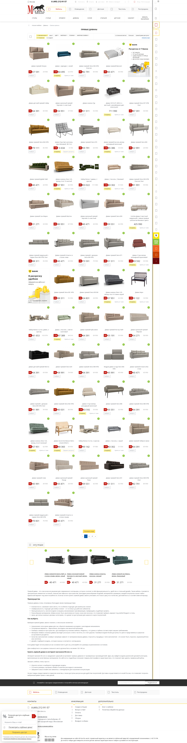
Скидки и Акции (81, 707)
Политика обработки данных (113, 710)
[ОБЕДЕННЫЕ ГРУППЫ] (156, 134)
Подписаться (152, 683)
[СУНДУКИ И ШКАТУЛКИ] (156, 191)
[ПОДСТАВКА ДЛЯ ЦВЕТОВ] (156, 166)
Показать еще (89, 531)
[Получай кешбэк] (156, 242)
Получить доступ (19, 732)
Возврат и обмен (81, 721)
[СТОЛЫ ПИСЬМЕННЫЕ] (156, 153)
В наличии (41, 38)
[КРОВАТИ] (156, 77)
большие (131, 35)
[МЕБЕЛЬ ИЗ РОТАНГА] (156, 90)
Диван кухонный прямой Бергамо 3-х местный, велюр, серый (77, 576)
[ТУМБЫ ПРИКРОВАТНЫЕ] (156, 83)
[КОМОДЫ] (156, 109)
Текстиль (122, 9)
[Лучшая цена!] (156, 261)
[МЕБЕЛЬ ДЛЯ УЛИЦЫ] (156, 210)
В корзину (57, 75)
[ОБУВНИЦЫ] (156, 185)
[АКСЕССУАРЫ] (156, 216)
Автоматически (42, 35)
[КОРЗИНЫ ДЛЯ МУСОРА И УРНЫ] (156, 229)
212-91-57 (40, 707)
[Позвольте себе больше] (156, 235)
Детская (100, 9)
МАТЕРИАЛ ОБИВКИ (82, 35)
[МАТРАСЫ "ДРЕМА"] (156, 71)
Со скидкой (50, 38)
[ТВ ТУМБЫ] (156, 128)
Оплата (78, 712)
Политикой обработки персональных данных (17, 739)
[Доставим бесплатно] (156, 248)
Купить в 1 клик (69, 75)
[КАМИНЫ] (156, 140)
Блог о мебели (107, 707)
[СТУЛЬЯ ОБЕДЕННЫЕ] (156, 52)
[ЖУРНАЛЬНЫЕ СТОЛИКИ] (156, 121)
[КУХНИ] (156, 39)
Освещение (79, 9)
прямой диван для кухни (142, 35)
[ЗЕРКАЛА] (156, 178)
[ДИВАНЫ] (156, 33)
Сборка (78, 718)
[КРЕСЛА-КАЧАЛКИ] (156, 159)
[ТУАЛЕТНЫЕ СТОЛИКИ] (156, 115)
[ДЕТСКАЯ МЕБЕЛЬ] (156, 147)
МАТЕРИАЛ (63, 35)
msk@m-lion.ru (40, 711)
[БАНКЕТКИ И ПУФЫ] (156, 172)
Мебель (59, 9)
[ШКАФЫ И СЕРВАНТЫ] (156, 102)
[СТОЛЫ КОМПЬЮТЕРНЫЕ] (156, 96)
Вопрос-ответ (80, 710)
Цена (50, 35)
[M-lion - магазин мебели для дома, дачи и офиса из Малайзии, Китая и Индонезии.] (36, 9)
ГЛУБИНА (71, 35)
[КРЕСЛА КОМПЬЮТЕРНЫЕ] (156, 64)
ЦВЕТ (56, 35)
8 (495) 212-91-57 (59, 1)
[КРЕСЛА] (156, 58)
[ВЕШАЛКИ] (156, 204)
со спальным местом (120, 35)
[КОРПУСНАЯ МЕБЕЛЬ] (156, 223)
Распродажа (143, 9)
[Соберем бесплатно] (156, 254)
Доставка (78, 715)
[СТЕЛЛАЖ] (156, 197)
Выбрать (31, 75)
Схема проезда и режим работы (42, 726)
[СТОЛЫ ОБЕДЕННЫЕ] (156, 45)
